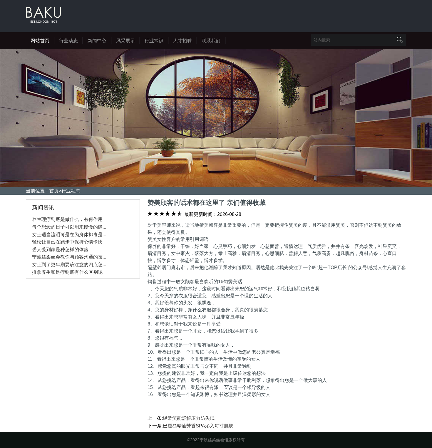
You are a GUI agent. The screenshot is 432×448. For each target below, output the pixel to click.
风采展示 (125, 40)
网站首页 (40, 40)
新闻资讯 (43, 207)
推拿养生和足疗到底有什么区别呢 (67, 272)
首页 (54, 190)
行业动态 (68, 40)
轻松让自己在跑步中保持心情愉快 (67, 241)
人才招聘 (182, 40)
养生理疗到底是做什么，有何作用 (67, 219)
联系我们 (211, 40)
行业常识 (154, 40)
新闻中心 (97, 40)
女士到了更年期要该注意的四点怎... (69, 264)
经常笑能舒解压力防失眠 (189, 418)
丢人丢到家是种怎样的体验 (60, 249)
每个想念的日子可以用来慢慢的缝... (69, 226)
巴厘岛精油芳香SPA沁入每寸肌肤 (198, 425)
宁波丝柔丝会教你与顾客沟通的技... (69, 256)
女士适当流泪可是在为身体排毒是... (69, 234)
